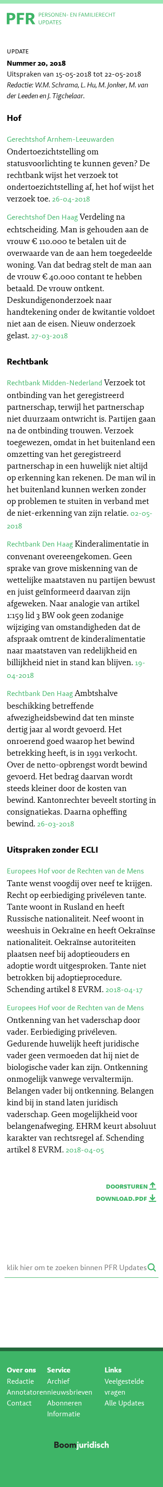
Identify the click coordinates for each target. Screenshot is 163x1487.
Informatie (63, 1414)
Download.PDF (122, 1198)
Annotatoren (27, 1392)
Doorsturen (127, 1186)
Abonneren (64, 1403)
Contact (19, 1403)
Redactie (20, 1381)
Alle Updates (124, 1403)
